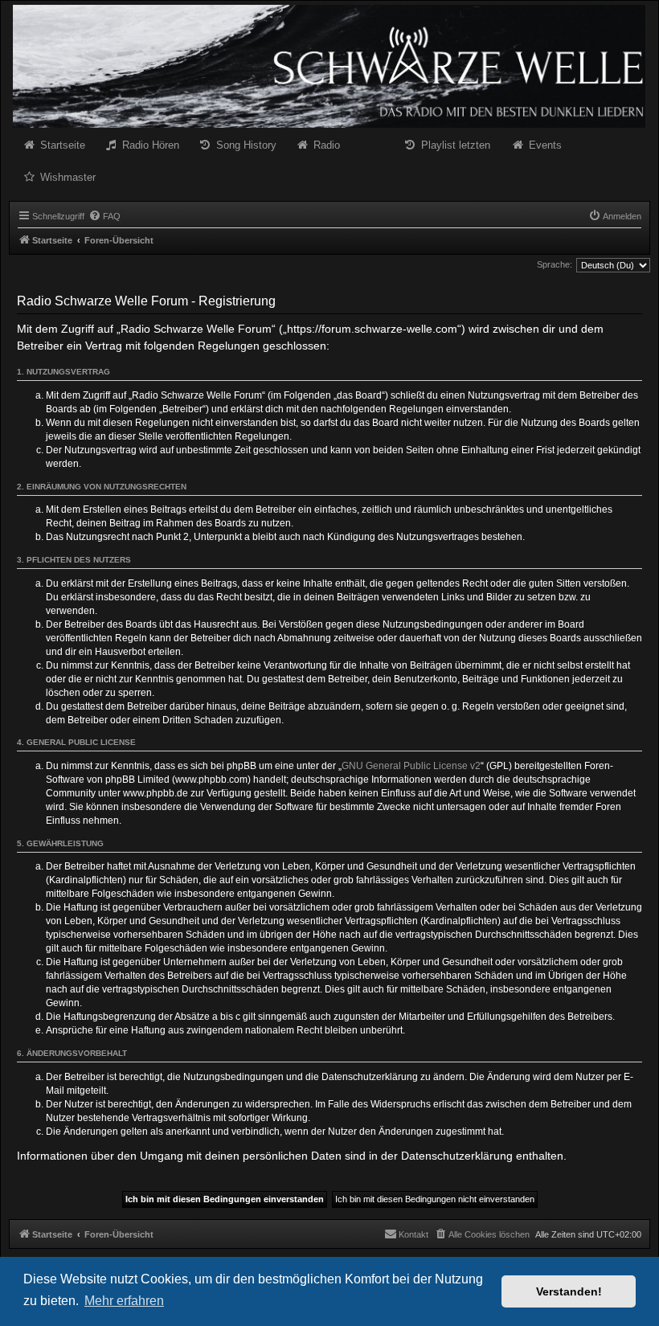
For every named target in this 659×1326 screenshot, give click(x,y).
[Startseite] (329, 66)
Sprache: (554, 264)
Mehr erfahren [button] (124, 1301)
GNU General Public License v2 (411, 765)
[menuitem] (104, 216)
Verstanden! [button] (569, 1291)
